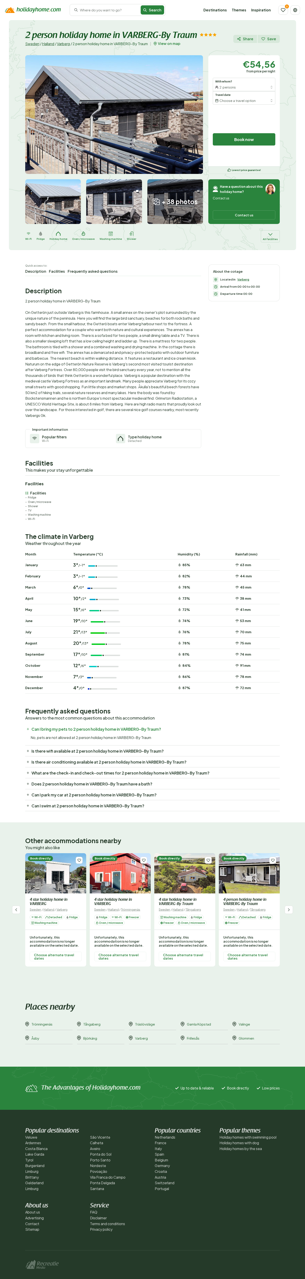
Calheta (96, 1142)
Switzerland (164, 1182)
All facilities (270, 239)
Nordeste (98, 1165)
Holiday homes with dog (239, 1142)
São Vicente (100, 1137)
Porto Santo (100, 1160)
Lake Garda (34, 1154)
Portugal (162, 1188)
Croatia (161, 1171)
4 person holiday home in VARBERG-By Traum (244, 902)
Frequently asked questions (93, 271)
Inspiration (261, 10)
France (160, 1142)
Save (271, 38)
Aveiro (95, 1148)
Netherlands (165, 1137)
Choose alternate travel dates (54, 956)
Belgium (161, 1160)
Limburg (31, 1171)
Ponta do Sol (100, 1154)
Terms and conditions (107, 1223)
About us (32, 1212)
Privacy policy (101, 1229)
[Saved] (283, 10)
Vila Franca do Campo (107, 1177)
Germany (162, 1165)
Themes (239, 10)
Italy (158, 1148)
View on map (169, 43)
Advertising (34, 1218)
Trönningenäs (130, 909)
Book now (244, 139)
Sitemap (32, 1229)
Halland (48, 43)
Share (248, 38)
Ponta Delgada (102, 1182)
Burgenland (34, 1165)
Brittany (32, 1177)
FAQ (93, 1212)
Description (35, 271)
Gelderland (34, 1182)
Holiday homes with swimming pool (247, 1137)
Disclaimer (98, 1218)
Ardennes (33, 1142)
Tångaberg (193, 909)
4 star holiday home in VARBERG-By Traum (177, 902)
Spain (159, 1154)
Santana (97, 1188)
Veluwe (31, 1137)
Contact (32, 1223)
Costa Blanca (36, 1148)
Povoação (98, 1171)
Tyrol (29, 1160)
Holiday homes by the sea (240, 1148)
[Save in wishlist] (79, 860)
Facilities (57, 271)
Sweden (32, 43)
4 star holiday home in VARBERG (48, 902)
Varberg (63, 43)
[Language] (295, 10)
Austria (160, 1177)
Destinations (215, 10)
